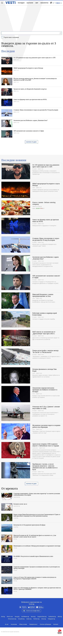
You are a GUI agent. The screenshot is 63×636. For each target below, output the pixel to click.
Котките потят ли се (20, 504)
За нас (6, 624)
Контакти (55, 624)
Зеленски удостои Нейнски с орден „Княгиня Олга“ (31, 120)
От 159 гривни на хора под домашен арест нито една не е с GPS (34, 58)
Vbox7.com (10, 616)
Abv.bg (3, 616)
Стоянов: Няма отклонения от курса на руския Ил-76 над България (36, 110)
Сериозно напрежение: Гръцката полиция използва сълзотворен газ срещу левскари (37, 567)
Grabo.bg (28, 619)
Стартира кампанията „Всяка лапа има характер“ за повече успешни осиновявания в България (37, 494)
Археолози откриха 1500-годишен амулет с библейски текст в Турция (45, 445)
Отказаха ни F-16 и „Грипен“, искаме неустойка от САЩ (46, 407)
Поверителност (33, 624)
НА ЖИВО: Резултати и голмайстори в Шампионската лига (33, 556)
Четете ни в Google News (33, 610)
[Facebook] (31, 626)
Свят (36, 3)
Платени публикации (45, 624)
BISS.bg (60, 616)
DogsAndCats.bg (41, 616)
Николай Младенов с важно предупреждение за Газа (42, 295)
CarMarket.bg (52, 616)
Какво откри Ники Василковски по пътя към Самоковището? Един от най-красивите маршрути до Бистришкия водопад (37, 515)
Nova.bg (33, 616)
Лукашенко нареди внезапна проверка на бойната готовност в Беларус (44, 389)
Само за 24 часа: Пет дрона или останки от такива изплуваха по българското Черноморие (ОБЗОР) (35, 578)
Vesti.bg (10, 2)
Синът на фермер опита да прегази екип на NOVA (30, 99)
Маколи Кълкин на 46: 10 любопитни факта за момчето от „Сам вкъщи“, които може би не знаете (35, 536)
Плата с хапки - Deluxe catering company (43, 203)
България (30, 3)
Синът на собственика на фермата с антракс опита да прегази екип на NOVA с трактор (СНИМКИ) (37, 588)
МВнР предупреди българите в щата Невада (28, 68)
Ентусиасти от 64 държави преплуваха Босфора (29, 525)
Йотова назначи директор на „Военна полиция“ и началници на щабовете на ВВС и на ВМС (35, 79)
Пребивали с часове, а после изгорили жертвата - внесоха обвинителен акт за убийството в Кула (44, 466)
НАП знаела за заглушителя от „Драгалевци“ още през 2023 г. (43, 333)
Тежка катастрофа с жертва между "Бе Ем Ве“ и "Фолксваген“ (45, 351)
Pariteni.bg (36, 619)
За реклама (14, 624)
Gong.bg (17, 616)
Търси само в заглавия (11, 37)
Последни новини (13, 160)
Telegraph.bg (51, 619)
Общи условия (23, 624)
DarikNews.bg (25, 616)
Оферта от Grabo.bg (37, 206)
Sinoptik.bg (21, 619)
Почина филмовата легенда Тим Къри (44, 370)
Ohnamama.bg (12, 619)
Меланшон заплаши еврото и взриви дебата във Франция (46, 426)
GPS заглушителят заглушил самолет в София (29, 131)
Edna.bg (43, 619)
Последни (21, 3)
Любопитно (44, 3)
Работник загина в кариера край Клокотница (44, 314)
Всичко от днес (31, 142)
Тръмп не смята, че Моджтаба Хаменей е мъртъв (30, 89)
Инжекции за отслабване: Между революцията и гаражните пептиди (37, 546)
